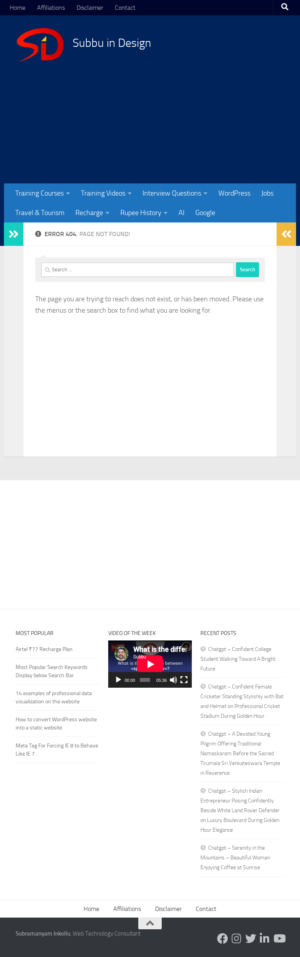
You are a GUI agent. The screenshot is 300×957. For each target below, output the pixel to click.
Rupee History (140, 212)
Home (17, 7)
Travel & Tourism (39, 212)
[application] (150, 664)
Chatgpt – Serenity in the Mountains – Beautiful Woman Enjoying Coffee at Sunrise (235, 858)
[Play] (118, 680)
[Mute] (173, 680)
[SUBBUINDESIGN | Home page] (40, 44)
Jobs (267, 193)
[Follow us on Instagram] (236, 938)
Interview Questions (172, 193)
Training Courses (39, 193)
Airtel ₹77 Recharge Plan (44, 649)
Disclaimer (90, 7)
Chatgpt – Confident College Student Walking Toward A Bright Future (237, 659)
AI (181, 212)
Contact (125, 7)
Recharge (89, 212)
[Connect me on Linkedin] (264, 938)
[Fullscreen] (184, 680)
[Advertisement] (150, 538)
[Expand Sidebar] (13, 234)
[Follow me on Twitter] (250, 938)
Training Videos (103, 193)
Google (205, 212)
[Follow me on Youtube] (278, 938)
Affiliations (51, 7)
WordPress (234, 193)
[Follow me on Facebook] (222, 938)
